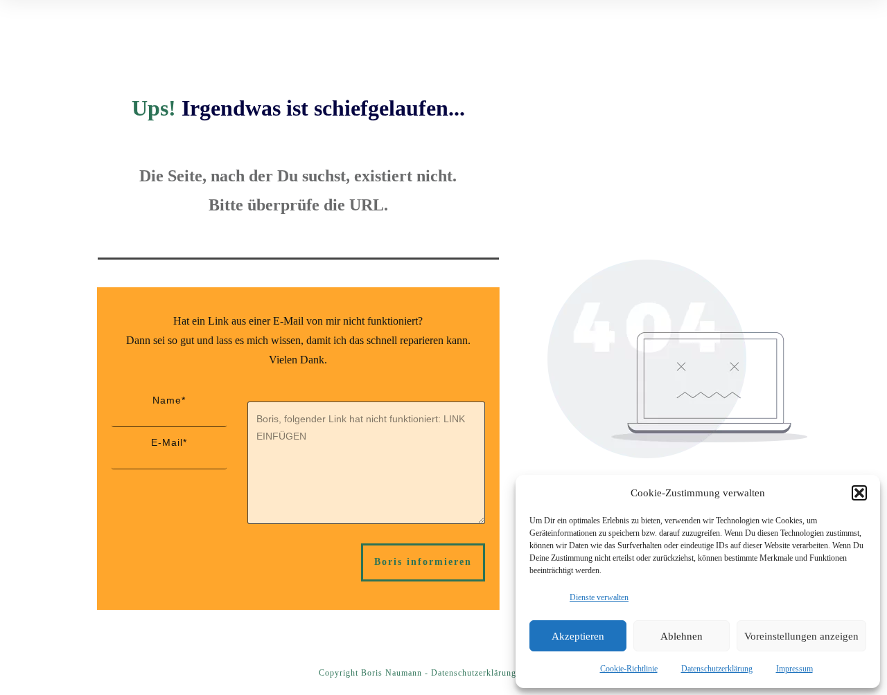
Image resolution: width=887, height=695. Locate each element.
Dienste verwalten (599, 597)
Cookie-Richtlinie (629, 669)
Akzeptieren (578, 636)
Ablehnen (681, 636)
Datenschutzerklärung (717, 669)
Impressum (794, 669)
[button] (859, 493)
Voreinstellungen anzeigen (801, 636)
